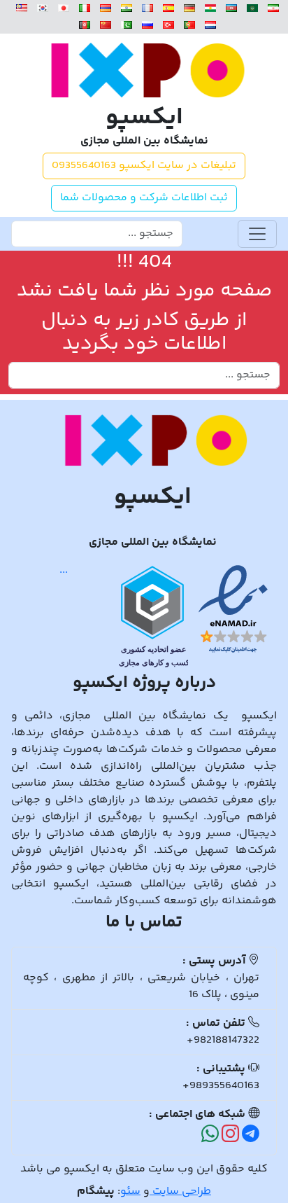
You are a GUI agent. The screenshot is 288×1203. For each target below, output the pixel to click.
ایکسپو (144, 118)
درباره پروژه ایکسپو (144, 683)
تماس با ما (144, 923)
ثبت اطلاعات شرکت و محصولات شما (144, 198)
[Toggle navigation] (257, 234)
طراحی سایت (180, 1191)
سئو (130, 1191)
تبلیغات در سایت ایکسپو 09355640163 (144, 165)
